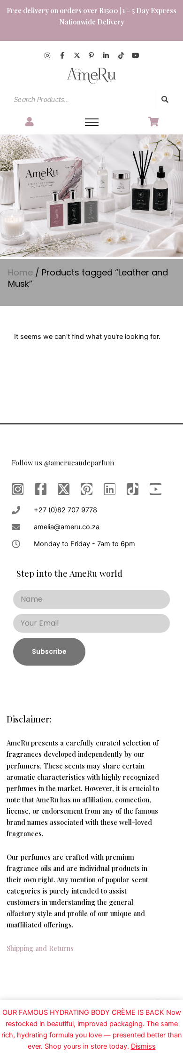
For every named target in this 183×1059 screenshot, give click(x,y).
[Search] (165, 99)
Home (20, 272)
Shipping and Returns (40, 948)
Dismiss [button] (143, 1046)
